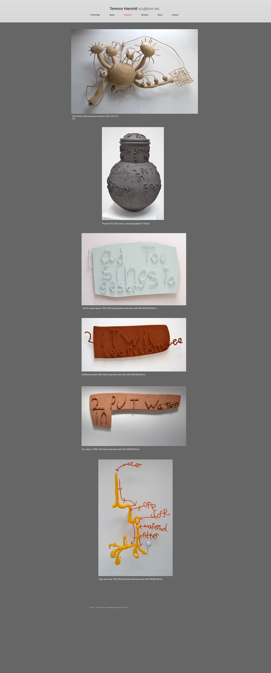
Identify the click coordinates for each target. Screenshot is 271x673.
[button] (143, 15)
